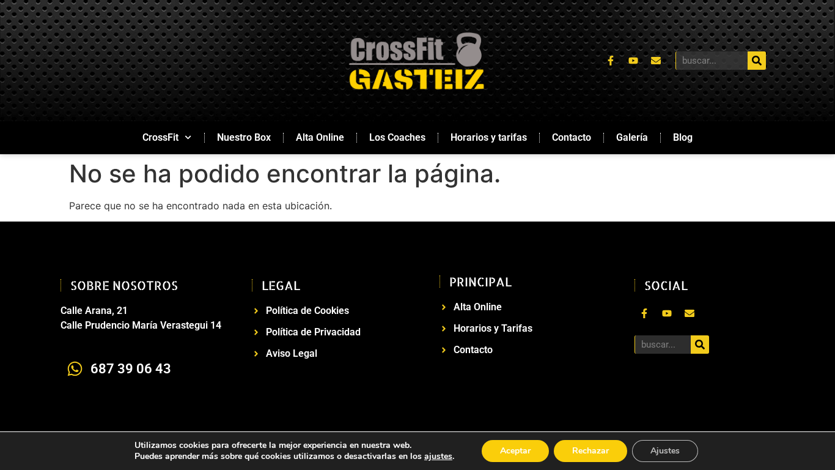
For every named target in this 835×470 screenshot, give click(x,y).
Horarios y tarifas (489, 137)
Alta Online (320, 137)
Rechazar (590, 451)
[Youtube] (633, 60)
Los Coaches (397, 137)
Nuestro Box (244, 137)
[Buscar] (757, 60)
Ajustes (665, 451)
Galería (632, 137)
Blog (683, 137)
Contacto (571, 137)
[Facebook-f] (610, 60)
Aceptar (515, 451)
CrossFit (160, 137)
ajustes (438, 456)
